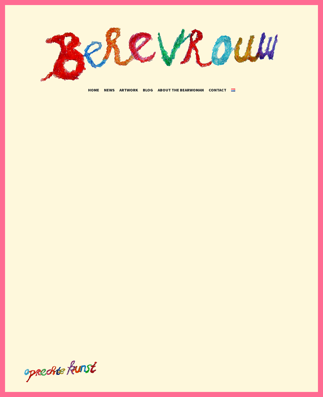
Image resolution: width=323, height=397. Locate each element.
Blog (148, 89)
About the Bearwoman (181, 89)
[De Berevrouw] (161, 53)
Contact (217, 89)
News (109, 89)
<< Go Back (68, 330)
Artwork (128, 89)
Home (93, 89)
